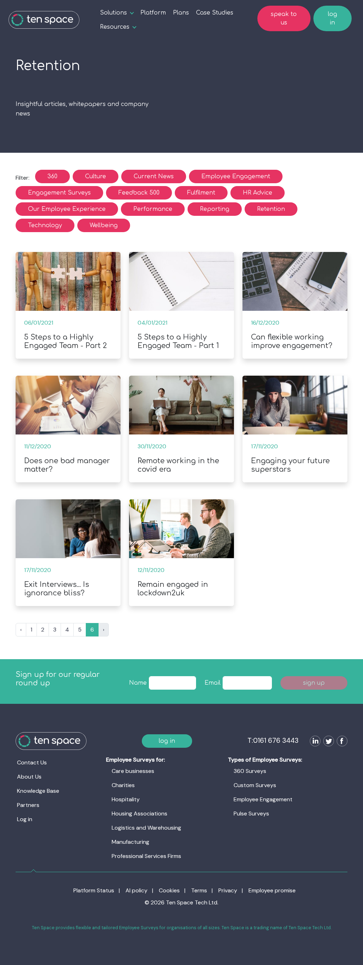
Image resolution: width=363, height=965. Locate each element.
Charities (123, 785)
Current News (154, 176)
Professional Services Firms (146, 856)
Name (138, 683)
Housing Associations (139, 813)
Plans (181, 13)
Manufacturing (130, 842)
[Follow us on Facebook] (340, 742)
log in (332, 18)
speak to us (284, 18)
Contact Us (32, 762)
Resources (114, 27)
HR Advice (257, 193)
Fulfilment (201, 193)
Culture (95, 176)
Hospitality (126, 799)
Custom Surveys (255, 785)
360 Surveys (250, 771)
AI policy (136, 890)
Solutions (113, 13)
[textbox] (172, 683)
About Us (29, 776)
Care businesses (133, 771)
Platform (153, 13)
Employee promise (272, 890)
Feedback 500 (139, 193)
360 (52, 176)
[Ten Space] (44, 20)
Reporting (214, 209)
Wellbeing (104, 225)
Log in (24, 819)
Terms (199, 890)
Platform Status (93, 890)
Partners (28, 805)
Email (212, 683)
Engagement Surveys (59, 193)
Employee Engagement (235, 176)
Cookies (169, 890)
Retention (271, 209)
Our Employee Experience (67, 209)
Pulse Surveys (251, 813)
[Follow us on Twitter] (327, 742)
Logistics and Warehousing (146, 827)
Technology (45, 225)
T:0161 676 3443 (272, 740)
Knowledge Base (38, 791)
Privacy (227, 890)
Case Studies (214, 13)
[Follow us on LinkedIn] (313, 742)
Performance (152, 209)
